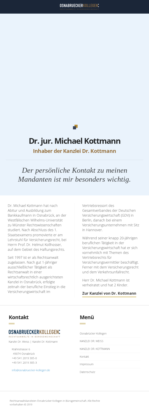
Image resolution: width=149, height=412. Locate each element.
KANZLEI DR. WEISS (91, 341)
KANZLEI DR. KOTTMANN (95, 349)
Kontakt (84, 356)
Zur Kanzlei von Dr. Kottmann (109, 293)
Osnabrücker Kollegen (93, 333)
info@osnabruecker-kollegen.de (31, 370)
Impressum (87, 364)
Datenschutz (87, 372)
